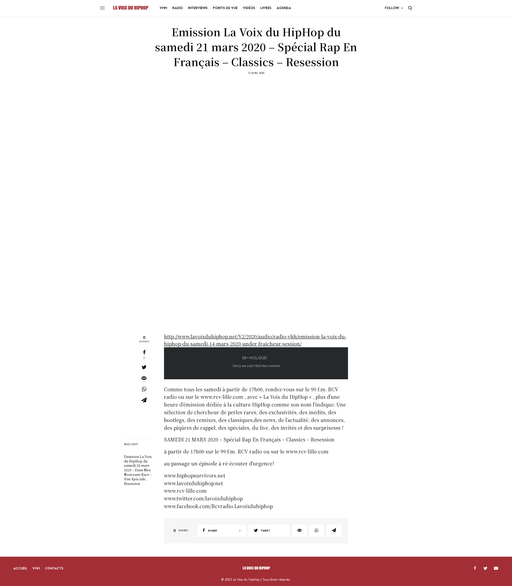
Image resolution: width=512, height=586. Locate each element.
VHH (36, 568)
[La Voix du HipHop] (130, 8)
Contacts (54, 568)
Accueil (20, 568)
